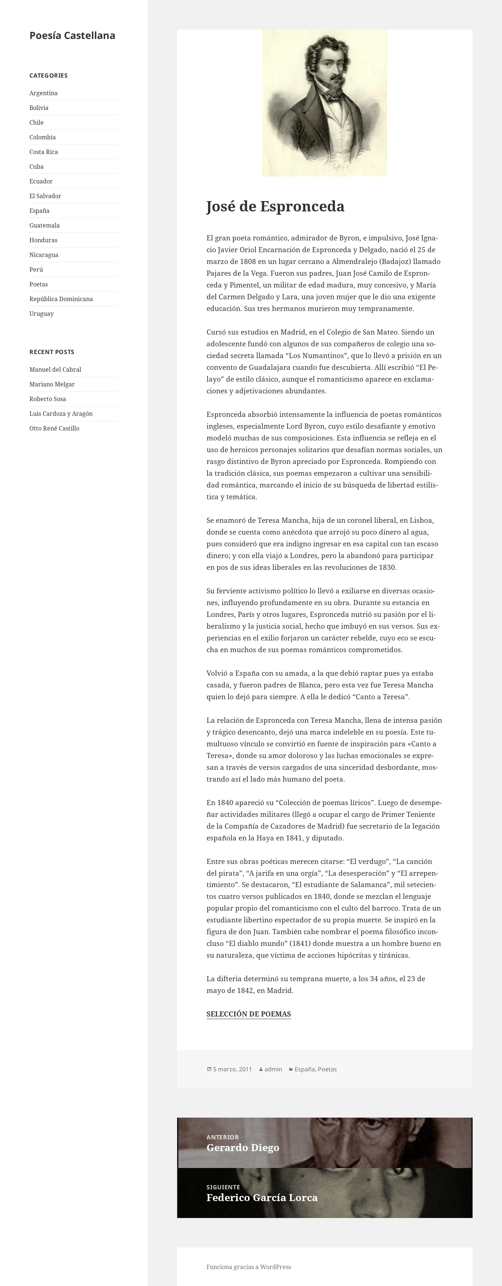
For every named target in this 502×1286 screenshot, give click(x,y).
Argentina (43, 93)
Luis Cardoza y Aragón (61, 414)
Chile (36, 122)
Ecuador (41, 181)
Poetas (38, 284)
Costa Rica (43, 152)
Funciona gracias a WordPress (249, 1267)
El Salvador (45, 196)
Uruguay (41, 314)
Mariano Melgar (52, 384)
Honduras (43, 240)
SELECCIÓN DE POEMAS (249, 1014)
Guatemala (44, 225)
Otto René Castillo (54, 428)
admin (273, 1069)
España (39, 211)
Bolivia (39, 108)
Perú (36, 269)
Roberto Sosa (47, 399)
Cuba (36, 166)
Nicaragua (43, 255)
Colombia (42, 137)
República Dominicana (61, 299)
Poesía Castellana (72, 35)
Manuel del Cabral (55, 369)
